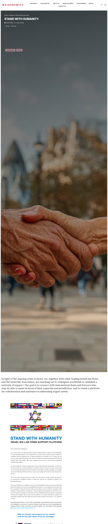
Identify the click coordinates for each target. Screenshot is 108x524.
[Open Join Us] (93, 3)
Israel (19, 50)
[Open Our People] (37, 3)
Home (6, 15)
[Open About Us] (59, 3)
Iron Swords (10, 50)
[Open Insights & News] (73, 3)
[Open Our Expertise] (50, 3)
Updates (11, 15)
